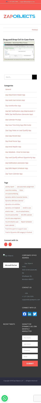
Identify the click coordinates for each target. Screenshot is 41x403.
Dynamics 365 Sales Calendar (14, 201)
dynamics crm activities (12, 204)
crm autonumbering (11, 194)
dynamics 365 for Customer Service (16, 197)
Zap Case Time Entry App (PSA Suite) (18, 125)
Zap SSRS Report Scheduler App (16, 168)
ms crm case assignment (13, 218)
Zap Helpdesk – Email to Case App (17, 152)
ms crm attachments (22, 211)
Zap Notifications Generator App (16, 163)
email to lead (9, 211)
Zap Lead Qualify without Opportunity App (20, 157)
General (8, 89)
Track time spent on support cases (16, 229)
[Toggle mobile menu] (37, 21)
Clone (21, 190)
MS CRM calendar (26, 215)
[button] (4, 398)
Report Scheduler (26, 222)
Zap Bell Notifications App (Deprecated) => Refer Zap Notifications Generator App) (20, 112)
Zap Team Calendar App (13, 174)
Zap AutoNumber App (13, 106)
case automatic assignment (25, 187)
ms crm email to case (11, 222)
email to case (27, 208)
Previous (35, 30)
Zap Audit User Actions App (15, 100)
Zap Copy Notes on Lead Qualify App (18, 130)
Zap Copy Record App (13, 136)
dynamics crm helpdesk (12, 208)
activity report (9, 187)
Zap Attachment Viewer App (15, 95)
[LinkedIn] (10, 244)
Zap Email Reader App (13, 147)
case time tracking (11, 190)
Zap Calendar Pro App (13, 120)
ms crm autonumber (11, 215)
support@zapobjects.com (27, 2)
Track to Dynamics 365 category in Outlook (18, 232)
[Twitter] (5, 244)
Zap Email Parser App (13, 141)
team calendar (9, 225)
